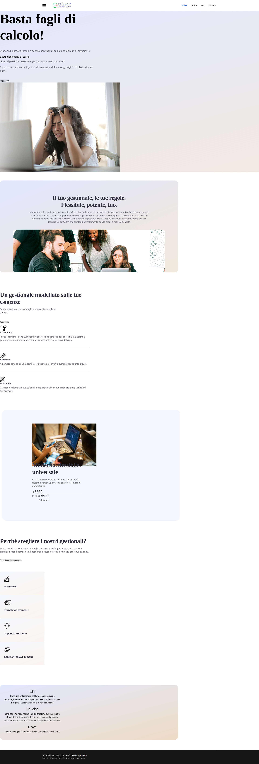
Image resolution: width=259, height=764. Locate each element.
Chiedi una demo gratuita (10, 560)
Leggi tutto (4, 81)
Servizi (194, 5)
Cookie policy (68, 758)
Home (184, 5)
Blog (203, 5)
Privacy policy (55, 758)
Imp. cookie (80, 758)
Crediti (45, 758)
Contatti (212, 5)
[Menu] (44, 5)
